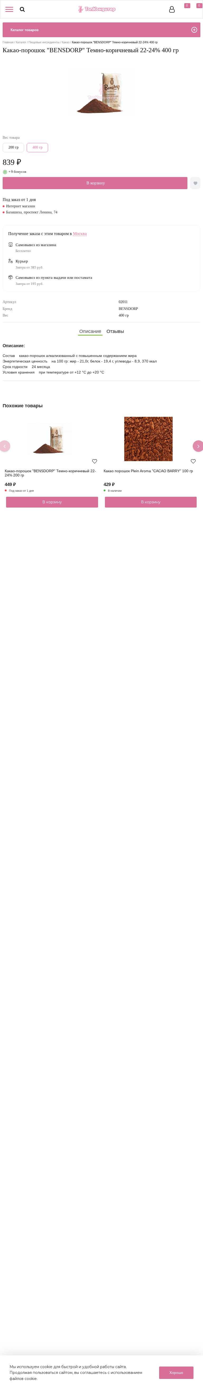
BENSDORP (128, 309)
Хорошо (176, 1372)
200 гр (13, 147)
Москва (80, 233)
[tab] (90, 331)
